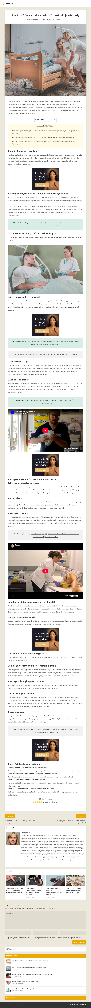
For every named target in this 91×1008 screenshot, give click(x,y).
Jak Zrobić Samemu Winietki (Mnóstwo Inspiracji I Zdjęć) (73, 890)
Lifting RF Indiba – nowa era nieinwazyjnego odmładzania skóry (29, 967)
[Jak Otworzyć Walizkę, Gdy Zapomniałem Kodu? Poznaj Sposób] (15, 880)
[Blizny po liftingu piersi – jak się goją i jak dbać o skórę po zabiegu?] (8, 961)
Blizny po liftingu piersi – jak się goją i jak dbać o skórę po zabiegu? (30, 960)
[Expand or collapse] (54, 120)
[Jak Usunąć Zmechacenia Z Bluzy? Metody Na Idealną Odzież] (35, 880)
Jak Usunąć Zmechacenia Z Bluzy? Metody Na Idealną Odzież (34, 891)
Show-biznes (20, 983)
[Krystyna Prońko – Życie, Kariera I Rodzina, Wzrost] (8, 983)
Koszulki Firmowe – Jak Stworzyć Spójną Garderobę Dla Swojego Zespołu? (32, 974)
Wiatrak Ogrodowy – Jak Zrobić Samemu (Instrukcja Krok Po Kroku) (54, 354)
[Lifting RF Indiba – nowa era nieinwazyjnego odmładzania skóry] (8, 968)
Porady (58, 20)
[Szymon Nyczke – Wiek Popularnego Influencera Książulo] (8, 990)
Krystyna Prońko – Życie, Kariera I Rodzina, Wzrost (26, 982)
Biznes (19, 976)
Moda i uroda (21, 962)
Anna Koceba (41, 20)
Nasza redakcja (74, 1005)
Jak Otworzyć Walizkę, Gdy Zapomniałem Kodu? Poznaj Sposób (15, 890)
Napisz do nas (82, 1005)
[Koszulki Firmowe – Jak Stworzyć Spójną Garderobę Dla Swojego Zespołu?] (8, 975)
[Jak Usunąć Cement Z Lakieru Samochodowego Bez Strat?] (55, 880)
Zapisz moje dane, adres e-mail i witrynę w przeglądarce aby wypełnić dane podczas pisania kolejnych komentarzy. (44, 938)
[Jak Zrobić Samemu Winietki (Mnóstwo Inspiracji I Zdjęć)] (75, 880)
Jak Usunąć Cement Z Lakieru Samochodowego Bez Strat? (54, 891)
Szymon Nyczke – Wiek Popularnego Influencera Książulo (27, 989)
